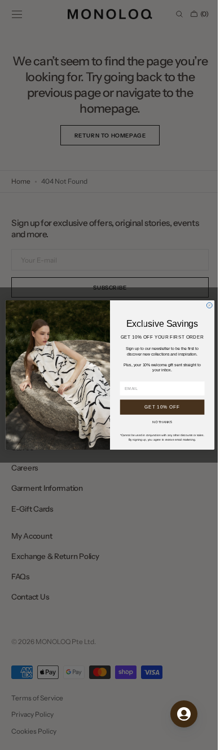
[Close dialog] (205, 305)
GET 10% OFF (158, 407)
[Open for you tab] (175, 713)
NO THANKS (158, 422)
